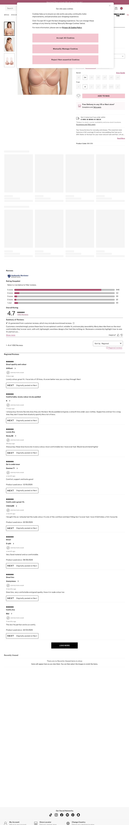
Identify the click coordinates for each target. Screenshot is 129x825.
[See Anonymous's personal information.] (18, 581)
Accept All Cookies (65, 38)
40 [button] (105, 77)
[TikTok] (50, 815)
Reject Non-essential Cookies (65, 60)
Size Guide (120, 73)
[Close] (109, 5)
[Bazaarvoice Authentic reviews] (18, 276)
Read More (121, 138)
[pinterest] (73, 815)
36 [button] (91, 77)
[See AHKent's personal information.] (15, 368)
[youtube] (67, 815)
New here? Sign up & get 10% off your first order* (64, 2)
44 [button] (118, 77)
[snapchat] (78, 815)
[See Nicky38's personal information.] (15, 436)
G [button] (117, 87)
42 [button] (111, 77)
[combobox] (110, 344)
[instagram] (56, 815)
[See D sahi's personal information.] (13, 544)
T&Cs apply (97, 107)
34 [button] (85, 77)
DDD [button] (111, 87)
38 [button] (98, 77)
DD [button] (104, 87)
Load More (64, 645)
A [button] (78, 87)
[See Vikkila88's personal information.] (16, 506)
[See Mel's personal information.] (11, 614)
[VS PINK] (118, 15)
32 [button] (78, 77)
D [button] (98, 87)
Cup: (78, 82)
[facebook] (61, 815)
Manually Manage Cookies (65, 49)
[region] (65, 35)
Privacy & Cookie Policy (72, 28)
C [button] (91, 87)
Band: (78, 73)
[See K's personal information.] (10, 401)
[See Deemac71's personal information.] (17, 468)
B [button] (85, 87)
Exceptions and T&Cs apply (85, 124)
